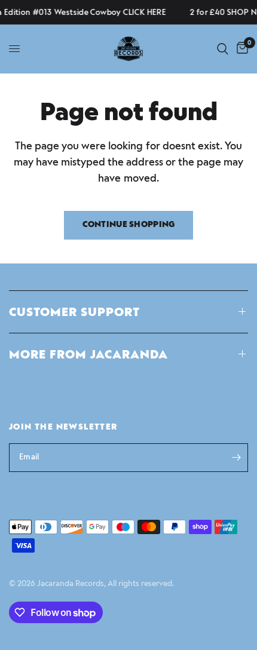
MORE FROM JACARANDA (88, 354)
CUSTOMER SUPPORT (74, 312)
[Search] (222, 48)
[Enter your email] (236, 457)
